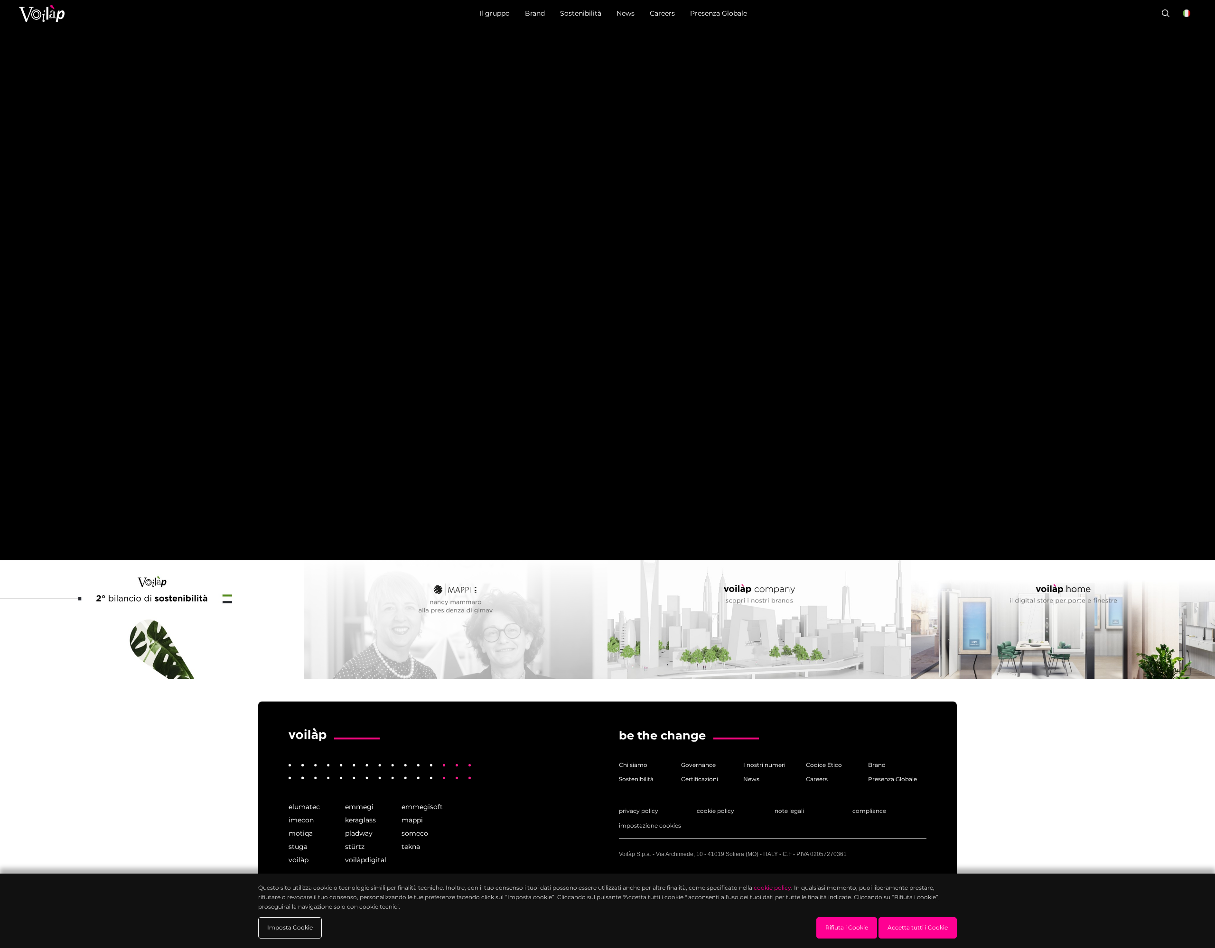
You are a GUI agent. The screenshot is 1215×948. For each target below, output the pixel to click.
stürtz (354, 846)
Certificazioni (699, 779)
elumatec (304, 806)
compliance (869, 810)
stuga (298, 846)
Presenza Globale (892, 779)
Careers (817, 779)
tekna (411, 846)
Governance (698, 764)
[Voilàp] (308, 734)
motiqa (301, 833)
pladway (359, 833)
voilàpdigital (365, 860)
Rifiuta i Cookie (846, 927)
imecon (301, 820)
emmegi (359, 806)
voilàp (298, 860)
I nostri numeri (764, 764)
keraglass (360, 820)
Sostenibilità (636, 779)
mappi (412, 820)
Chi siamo (633, 764)
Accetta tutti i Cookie (918, 927)
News (751, 779)
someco (415, 833)
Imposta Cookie (290, 927)
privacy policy (638, 810)
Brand (877, 764)
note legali (789, 810)
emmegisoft (422, 806)
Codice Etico (824, 764)
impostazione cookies (650, 825)
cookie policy (715, 810)
